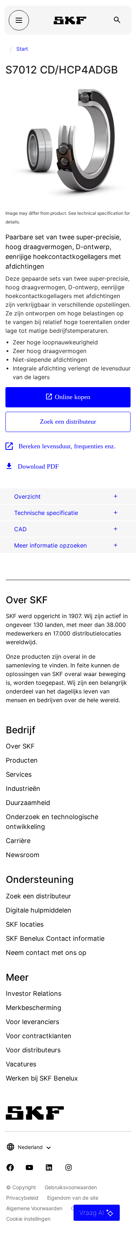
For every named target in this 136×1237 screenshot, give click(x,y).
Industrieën (23, 788)
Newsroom (23, 855)
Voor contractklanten (38, 1036)
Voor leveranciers (32, 1022)
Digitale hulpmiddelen (38, 910)
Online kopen (72, 397)
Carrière (18, 840)
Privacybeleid (22, 1198)
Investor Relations (33, 993)
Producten (22, 760)
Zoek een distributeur (68, 421)
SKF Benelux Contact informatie (55, 938)
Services (19, 774)
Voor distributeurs (33, 1050)
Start (22, 49)
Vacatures (21, 1064)
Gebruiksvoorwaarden (71, 1187)
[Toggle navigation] (19, 20)
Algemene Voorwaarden (34, 1208)
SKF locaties (25, 924)
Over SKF (20, 746)
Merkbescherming (33, 1007)
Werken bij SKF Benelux (42, 1078)
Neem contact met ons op (46, 952)
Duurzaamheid (28, 802)
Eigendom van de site (72, 1198)
